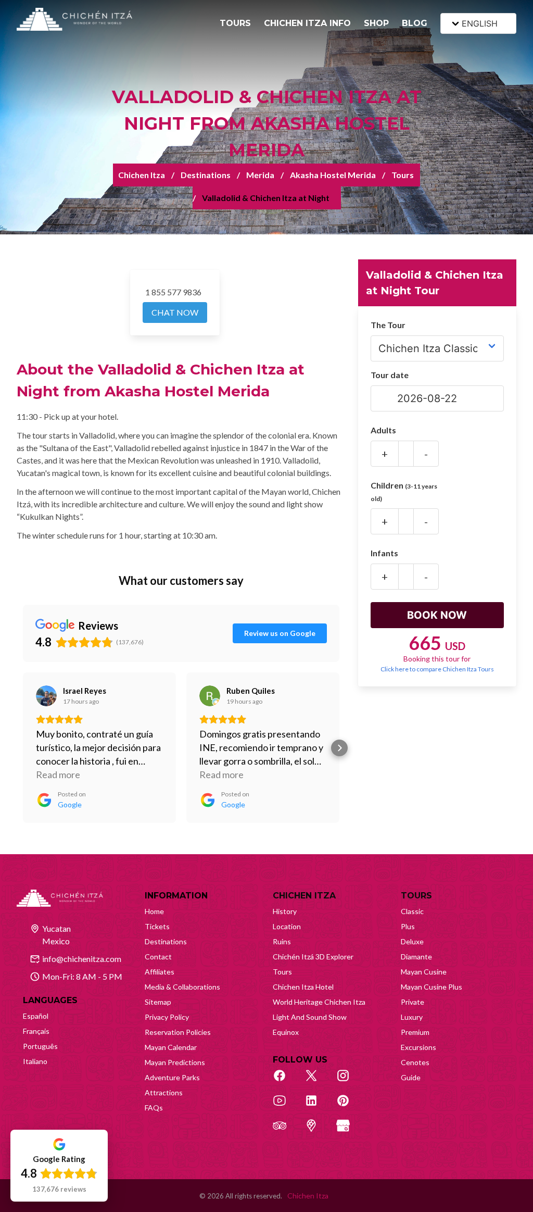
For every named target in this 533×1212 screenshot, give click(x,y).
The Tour (388, 325)
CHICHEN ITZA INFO (307, 23)
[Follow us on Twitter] (316, 1081)
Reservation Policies (178, 1032)
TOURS (235, 23)
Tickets (157, 926)
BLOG (414, 23)
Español (35, 1015)
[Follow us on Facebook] (285, 1081)
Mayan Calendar (171, 1047)
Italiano (35, 1061)
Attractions (164, 1092)
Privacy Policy (167, 1017)
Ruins (282, 941)
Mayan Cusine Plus (431, 986)
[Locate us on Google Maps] (316, 1131)
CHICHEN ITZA (304, 896)
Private (412, 1001)
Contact (158, 956)
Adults (383, 430)
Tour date (390, 375)
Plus (408, 926)
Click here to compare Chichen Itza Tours (437, 669)
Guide (411, 1077)
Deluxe (412, 941)
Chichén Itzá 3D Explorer (313, 956)
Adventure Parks (172, 1077)
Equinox (286, 1032)
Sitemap (158, 1001)
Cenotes (415, 1062)
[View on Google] (46, 695)
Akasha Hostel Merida (333, 175)
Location (287, 926)
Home (154, 911)
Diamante (416, 956)
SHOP (376, 23)
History (285, 911)
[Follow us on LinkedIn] (316, 1106)
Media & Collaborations (182, 986)
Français (36, 1031)
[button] (23, 748)
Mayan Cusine (424, 971)
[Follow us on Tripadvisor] (285, 1131)
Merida (260, 175)
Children (404, 491)
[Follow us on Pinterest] (348, 1106)
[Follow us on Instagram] (348, 1081)
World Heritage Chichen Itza (319, 1001)
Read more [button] (58, 774)
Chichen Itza (141, 175)
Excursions (418, 1047)
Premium (415, 1032)
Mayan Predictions (175, 1062)
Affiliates (159, 971)
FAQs (154, 1107)
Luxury (412, 1017)
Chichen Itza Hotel (303, 986)
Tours (402, 175)
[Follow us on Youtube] (285, 1106)
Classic (412, 911)
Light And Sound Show (310, 1017)
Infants (384, 553)
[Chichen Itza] (74, 19)
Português (40, 1046)
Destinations (206, 175)
